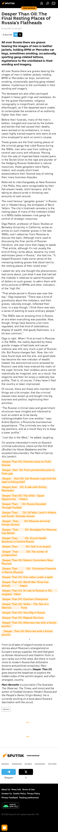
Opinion (6, 709)
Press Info (16, 789)
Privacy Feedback (9, 797)
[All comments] (4, 828)
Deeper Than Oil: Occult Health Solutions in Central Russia (24, 539)
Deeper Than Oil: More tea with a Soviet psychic (27, 632)
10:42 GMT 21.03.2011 (11, 28)
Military (52, 763)
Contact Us (6, 793)
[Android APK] (10, 806)
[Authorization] (42, 3)
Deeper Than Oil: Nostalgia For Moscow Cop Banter (29, 531)
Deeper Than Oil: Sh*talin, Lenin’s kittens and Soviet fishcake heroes (29, 514)
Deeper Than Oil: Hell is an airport (26, 546)
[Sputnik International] (8, 4)
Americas (17, 763)
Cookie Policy (19, 793)
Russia (28, 763)
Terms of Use (28, 789)
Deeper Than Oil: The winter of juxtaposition (24, 553)
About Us (5, 789)
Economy (40, 763)
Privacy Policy (33, 793)
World (5, 763)
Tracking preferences (29, 797)
